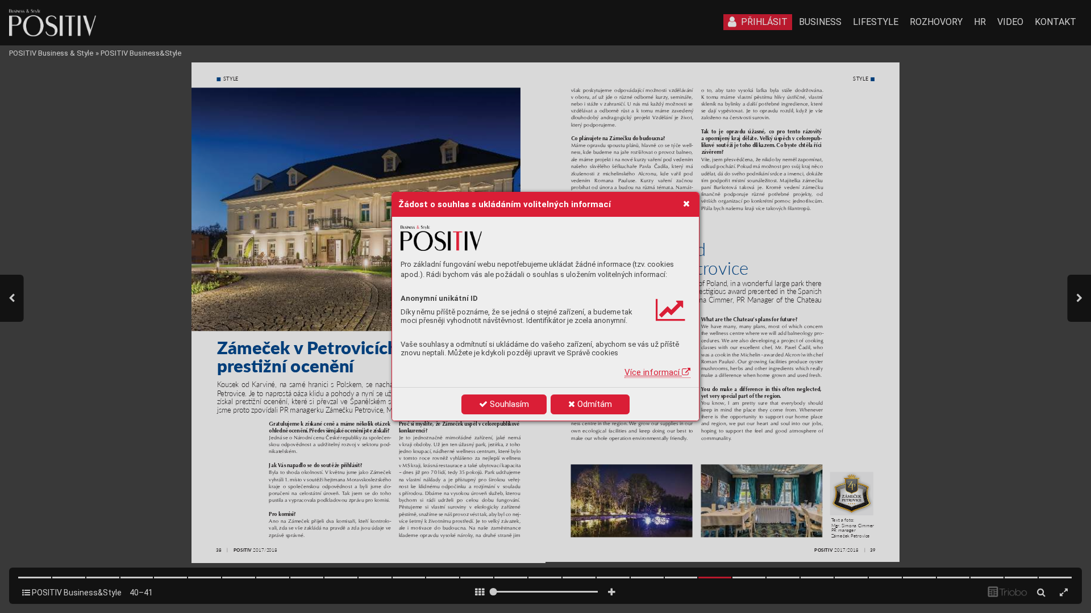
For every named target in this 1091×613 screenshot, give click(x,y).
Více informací (653, 372)
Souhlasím (508, 404)
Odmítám (593, 404)
